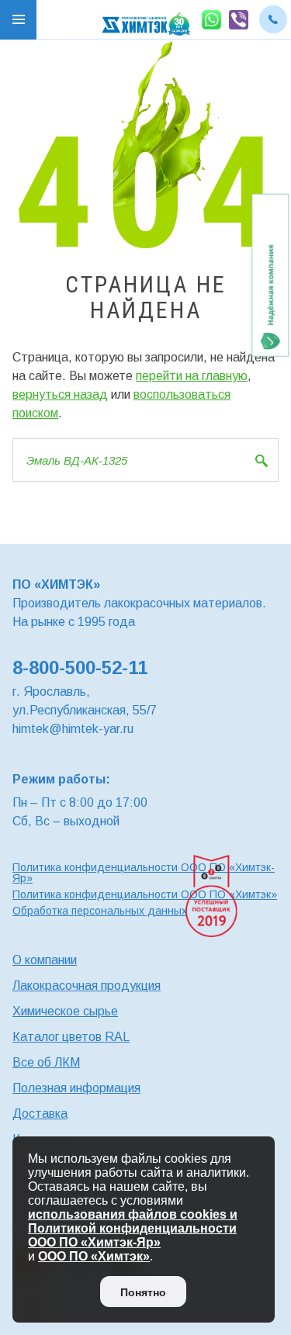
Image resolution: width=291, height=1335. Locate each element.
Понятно (143, 1292)
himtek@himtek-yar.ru (72, 728)
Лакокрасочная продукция (86, 985)
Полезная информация (76, 1088)
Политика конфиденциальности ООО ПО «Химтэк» (144, 894)
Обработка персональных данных (99, 910)
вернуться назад (60, 394)
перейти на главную (192, 375)
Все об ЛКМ (46, 1062)
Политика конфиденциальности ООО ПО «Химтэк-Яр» (143, 872)
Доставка (40, 1113)
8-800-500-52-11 (79, 667)
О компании (44, 960)
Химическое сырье (65, 1011)
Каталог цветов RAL (71, 1036)
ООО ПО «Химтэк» (94, 1256)
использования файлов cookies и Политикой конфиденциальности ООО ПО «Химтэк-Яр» (132, 1228)
